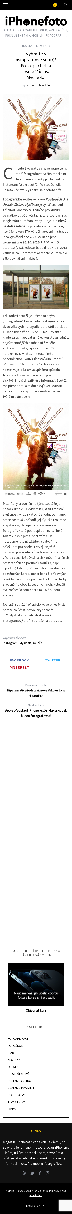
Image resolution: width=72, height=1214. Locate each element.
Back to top (33, 1205)
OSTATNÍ (14, 1067)
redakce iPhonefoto (38, 85)
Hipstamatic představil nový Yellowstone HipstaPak (36, 690)
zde (58, 620)
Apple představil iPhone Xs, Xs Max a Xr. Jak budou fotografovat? (36, 710)
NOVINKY (27, 46)
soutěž (37, 643)
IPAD (11, 1053)
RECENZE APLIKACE (21, 1081)
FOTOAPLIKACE (18, 1038)
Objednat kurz (36, 1010)
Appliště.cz (36, 1195)
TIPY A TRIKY (16, 1102)
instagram (10, 643)
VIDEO (12, 1109)
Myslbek (25, 643)
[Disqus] (36, 783)
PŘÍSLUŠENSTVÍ (18, 1074)
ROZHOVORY (16, 1095)
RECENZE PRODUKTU (22, 1088)
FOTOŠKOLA (16, 1046)
